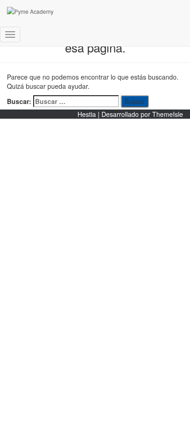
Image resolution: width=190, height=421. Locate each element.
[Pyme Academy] (87, 11)
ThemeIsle (167, 114)
